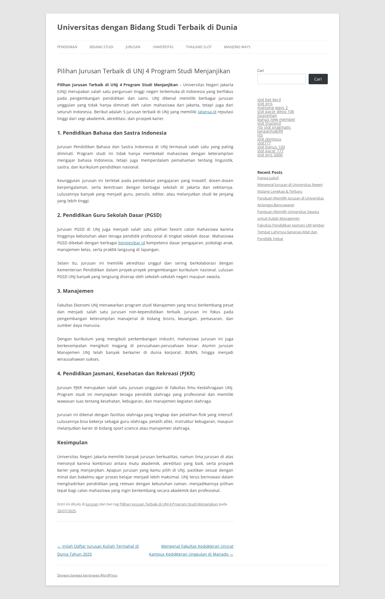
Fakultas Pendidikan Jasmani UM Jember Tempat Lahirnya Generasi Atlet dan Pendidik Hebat (290, 232)
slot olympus (269, 139)
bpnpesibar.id (131, 242)
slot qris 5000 (270, 154)
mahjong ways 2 (272, 107)
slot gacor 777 (270, 151)
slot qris (265, 103)
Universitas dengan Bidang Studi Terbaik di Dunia (147, 27)
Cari (260, 70)
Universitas (163, 47)
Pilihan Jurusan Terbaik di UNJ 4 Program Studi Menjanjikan (169, 504)
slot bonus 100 (271, 147)
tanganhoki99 (270, 131)
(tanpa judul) (268, 177)
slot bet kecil (269, 99)
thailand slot (199, 47)
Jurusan (133, 47)
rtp (260, 135)
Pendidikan (67, 47)
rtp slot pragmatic (274, 127)
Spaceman (267, 115)
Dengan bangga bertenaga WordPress (87, 575)
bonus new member (276, 119)
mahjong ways (237, 47)
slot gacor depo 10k (275, 111)
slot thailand (269, 123)
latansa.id (207, 111)
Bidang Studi (101, 47)
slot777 (264, 143)
